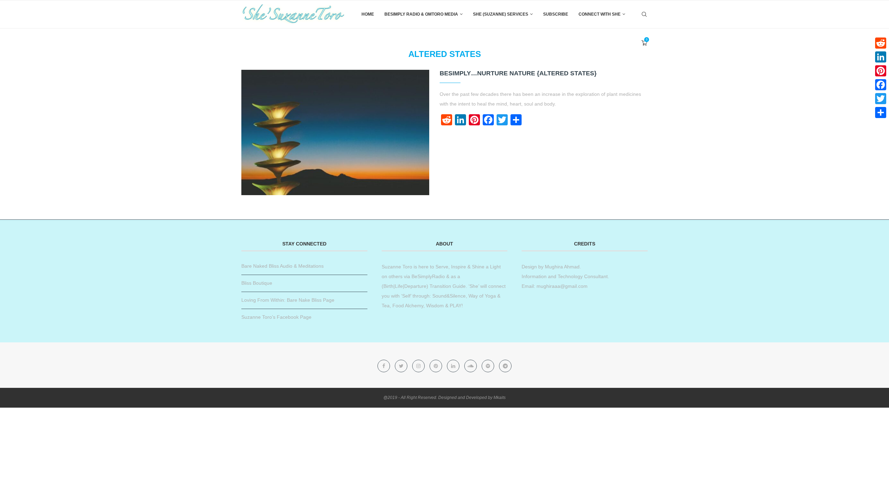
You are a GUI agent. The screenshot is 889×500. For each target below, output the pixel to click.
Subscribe (555, 14)
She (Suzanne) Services (500, 14)
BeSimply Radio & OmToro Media (421, 14)
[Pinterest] (436, 366)
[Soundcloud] (471, 366)
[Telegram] (505, 366)
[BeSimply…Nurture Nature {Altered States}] (335, 132)
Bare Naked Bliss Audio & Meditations (282, 266)
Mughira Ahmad (561, 266)
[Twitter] (401, 366)
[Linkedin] (454, 366)
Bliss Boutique (256, 283)
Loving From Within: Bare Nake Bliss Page (287, 300)
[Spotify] (488, 366)
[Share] (881, 112)
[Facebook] (384, 366)
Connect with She (600, 14)
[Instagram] (419, 366)
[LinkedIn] (881, 57)
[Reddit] (881, 43)
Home (368, 14)
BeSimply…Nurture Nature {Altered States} (518, 73)
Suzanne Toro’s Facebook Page (276, 317)
